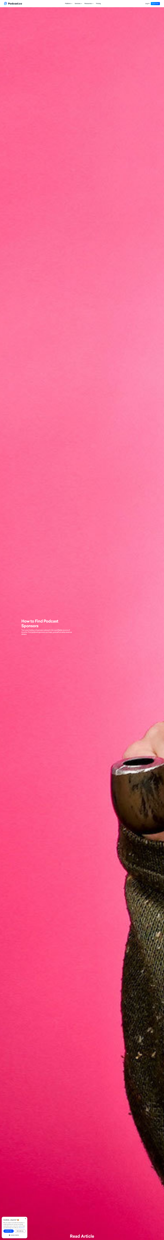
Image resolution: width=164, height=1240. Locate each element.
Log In (147, 3)
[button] (68, 4)
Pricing (98, 3)
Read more (22, 1227)
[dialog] (14, 1227)
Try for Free (155, 3)
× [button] (25, 1218)
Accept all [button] (8, 1231)
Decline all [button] (20, 1231)
